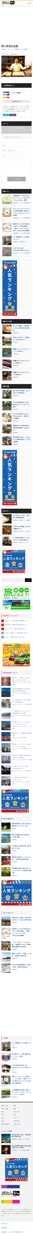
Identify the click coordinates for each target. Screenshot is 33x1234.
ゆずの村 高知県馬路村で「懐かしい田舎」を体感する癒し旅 (22, 966)
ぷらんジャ (10, 1232)
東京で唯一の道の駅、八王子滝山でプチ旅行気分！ (21, 392)
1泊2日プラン (22, 520)
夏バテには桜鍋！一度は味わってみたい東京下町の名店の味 (21, 328)
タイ (25, 241)
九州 (2, 1115)
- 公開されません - (9, 150)
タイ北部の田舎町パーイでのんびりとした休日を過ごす (21, 539)
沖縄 (15, 1115)
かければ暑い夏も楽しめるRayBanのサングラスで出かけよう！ (21, 1067)
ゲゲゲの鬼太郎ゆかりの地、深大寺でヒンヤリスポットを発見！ (21, 404)
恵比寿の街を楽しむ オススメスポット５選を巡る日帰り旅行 (21, 858)
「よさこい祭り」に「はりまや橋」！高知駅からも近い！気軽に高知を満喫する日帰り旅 (21, 944)
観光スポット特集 (27, 682)
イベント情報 (23, 202)
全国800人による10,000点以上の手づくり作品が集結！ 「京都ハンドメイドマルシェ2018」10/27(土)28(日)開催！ (21, 227)
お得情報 (21, 241)
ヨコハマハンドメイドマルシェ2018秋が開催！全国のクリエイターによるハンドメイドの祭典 (21, 212)
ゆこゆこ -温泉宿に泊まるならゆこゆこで (15, 637)
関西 (2, 1111)
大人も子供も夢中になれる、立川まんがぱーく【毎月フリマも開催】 (21, 416)
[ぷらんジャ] (8, 3)
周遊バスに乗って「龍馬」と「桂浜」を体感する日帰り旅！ (21, 954)
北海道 (24, 693)
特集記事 (24, 737)
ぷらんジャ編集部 (23, 49)
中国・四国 (16, 1111)
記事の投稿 (16, 1121)
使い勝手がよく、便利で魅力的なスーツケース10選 (21, 1055)
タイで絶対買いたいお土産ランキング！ (21, 238)
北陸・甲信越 (4, 1108)
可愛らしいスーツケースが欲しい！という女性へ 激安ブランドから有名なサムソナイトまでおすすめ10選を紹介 (21, 1080)
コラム (15, 1118)
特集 (2, 1121)
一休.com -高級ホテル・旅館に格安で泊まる (16, 633)
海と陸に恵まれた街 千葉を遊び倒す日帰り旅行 (21, 1135)
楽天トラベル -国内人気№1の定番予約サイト (16, 620)
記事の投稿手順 (5, 1124)
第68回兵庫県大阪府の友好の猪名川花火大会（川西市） (21, 1146)
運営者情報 (4, 1227)
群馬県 (28, 520)
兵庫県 (27, 1150)
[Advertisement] (16, 23)
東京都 (28, 253)
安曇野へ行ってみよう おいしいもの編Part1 (21, 373)
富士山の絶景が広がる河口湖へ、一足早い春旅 (21, 836)
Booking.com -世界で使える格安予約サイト (16, 624)
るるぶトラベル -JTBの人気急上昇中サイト (16, 629)
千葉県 (27, 1139)
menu (29, 3)
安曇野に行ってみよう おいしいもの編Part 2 (21, 362)
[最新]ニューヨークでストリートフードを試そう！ (22, 350)
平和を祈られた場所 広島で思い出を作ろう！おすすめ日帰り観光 (21, 919)
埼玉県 (28, 531)
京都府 (28, 233)
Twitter (5, 114)
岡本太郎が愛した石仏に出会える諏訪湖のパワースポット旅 (21, 825)
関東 (15, 1105)
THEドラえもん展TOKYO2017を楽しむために (21, 249)
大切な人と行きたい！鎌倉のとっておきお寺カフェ (21, 338)
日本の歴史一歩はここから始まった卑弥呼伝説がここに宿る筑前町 (21, 439)
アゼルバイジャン (26, 726)
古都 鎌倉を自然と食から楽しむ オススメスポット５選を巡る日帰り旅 (22, 870)
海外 (2, 1118)
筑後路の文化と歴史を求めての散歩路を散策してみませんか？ (21, 428)
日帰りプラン (22, 531)
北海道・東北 (4, 1105)
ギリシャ (24, 781)
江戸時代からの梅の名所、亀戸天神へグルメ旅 (21, 847)
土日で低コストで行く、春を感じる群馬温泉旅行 (21, 516)
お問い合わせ (17, 1124)
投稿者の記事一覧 (16, 101)
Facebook (12, 114)
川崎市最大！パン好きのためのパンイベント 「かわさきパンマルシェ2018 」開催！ (21, 198)
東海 (15, 1108)
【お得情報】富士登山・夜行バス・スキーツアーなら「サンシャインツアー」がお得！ (21, 1092)
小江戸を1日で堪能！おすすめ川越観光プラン (21, 527)
